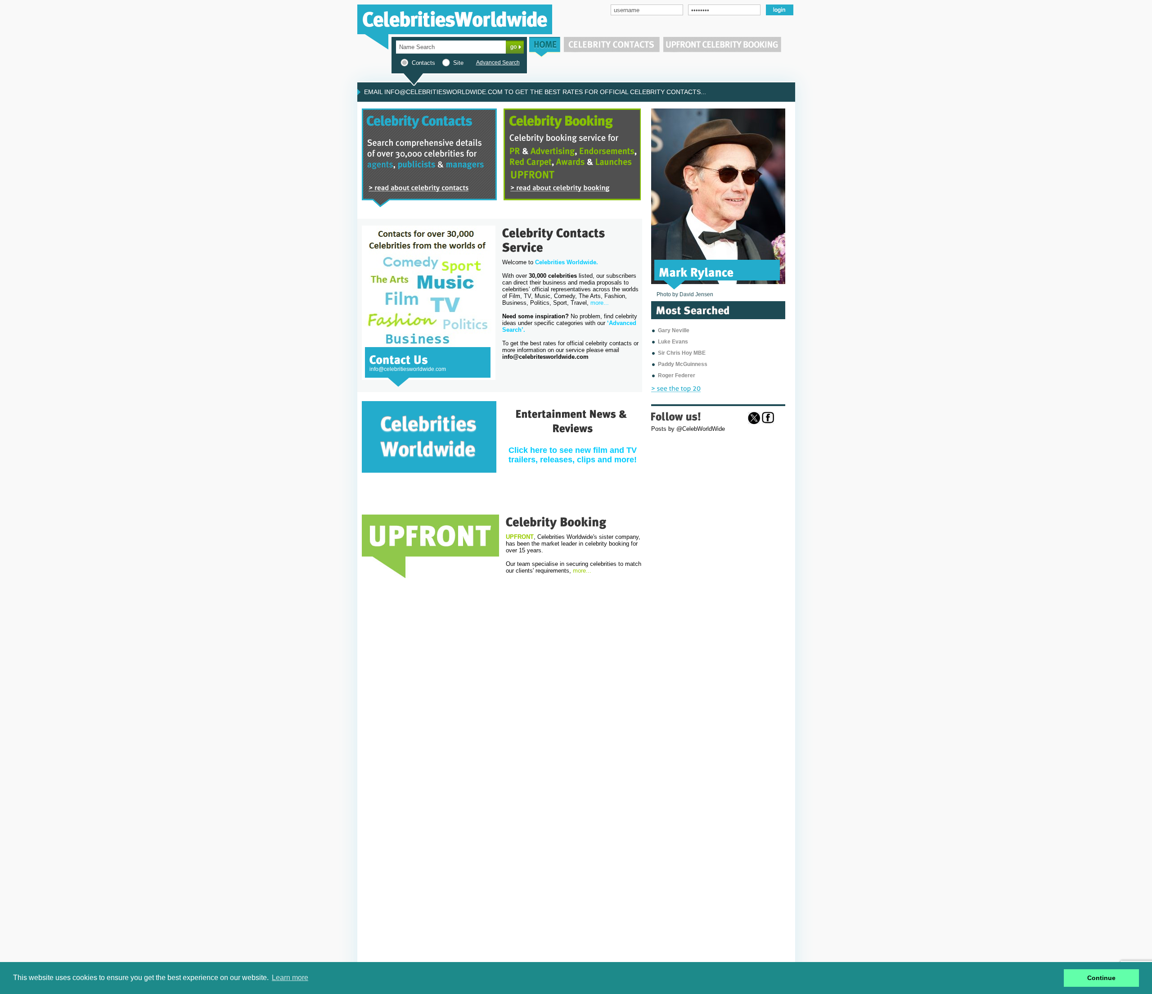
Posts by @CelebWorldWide (688, 428)
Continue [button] (1101, 977)
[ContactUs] (398, 359)
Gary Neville (673, 330)
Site (458, 62)
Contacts (423, 62)
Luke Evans (673, 342)
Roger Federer (676, 375)
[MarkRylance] (696, 271)
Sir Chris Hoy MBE (682, 353)
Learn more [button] (290, 977)
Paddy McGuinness (682, 364)
